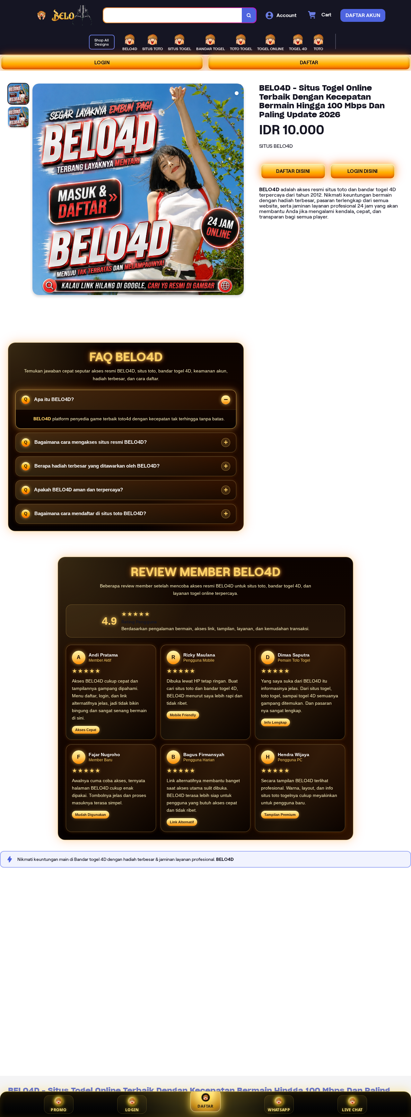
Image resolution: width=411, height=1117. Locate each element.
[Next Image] (238, 190)
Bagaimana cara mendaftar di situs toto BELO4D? (89, 513)
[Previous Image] (37, 190)
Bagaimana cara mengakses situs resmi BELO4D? (90, 442)
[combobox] (172, 15)
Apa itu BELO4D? (53, 399)
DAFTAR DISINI (293, 171)
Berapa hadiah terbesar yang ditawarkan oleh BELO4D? (96, 466)
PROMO (58, 1110)
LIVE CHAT (352, 1110)
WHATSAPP (279, 1110)
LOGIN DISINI (362, 171)
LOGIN (102, 62)
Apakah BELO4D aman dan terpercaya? (78, 489)
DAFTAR (309, 62)
